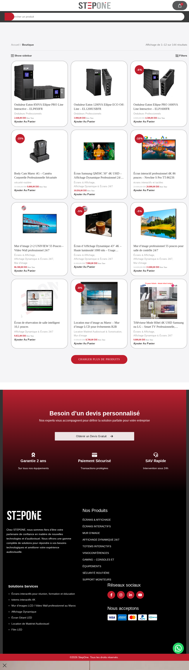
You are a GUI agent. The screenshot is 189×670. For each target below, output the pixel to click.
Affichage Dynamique (23, 611)
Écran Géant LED (21, 617)
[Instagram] (121, 595)
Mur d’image (20, 263)
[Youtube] (140, 595)
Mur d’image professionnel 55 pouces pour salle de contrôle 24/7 (158, 248)
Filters (183, 55)
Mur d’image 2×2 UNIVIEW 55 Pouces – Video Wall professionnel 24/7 (38, 248)
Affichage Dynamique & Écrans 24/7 (93, 186)
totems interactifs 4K (23, 599)
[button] (24, 122)
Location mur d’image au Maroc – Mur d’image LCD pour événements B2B (96, 324)
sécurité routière (22, 182)
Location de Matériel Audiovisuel (30, 623)
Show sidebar (23, 55)
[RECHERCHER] (9, 16)
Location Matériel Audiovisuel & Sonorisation (97, 331)
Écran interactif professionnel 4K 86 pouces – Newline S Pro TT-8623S (154, 175)
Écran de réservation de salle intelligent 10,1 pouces (37, 324)
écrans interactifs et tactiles (148, 182)
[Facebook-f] (111, 595)
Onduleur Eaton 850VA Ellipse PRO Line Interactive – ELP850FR (38, 106)
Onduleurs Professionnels (28, 113)
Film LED (16, 629)
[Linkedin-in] (130, 595)
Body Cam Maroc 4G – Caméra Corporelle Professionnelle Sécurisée (35, 175)
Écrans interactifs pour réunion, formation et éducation (43, 593)
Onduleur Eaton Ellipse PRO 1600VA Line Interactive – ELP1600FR (155, 106)
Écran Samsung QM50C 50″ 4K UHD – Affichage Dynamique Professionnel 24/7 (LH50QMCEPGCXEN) (98, 176)
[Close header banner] (4, 665)
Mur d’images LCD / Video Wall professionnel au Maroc (43, 605)
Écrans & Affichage (84, 182)
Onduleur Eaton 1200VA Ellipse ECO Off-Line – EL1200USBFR (99, 106)
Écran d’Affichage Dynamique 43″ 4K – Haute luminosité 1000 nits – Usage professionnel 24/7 (97, 248)
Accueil (15, 44)
